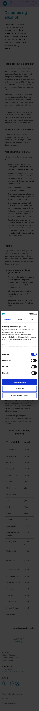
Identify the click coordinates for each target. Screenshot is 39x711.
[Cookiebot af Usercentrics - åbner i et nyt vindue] (28, 314)
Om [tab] (32, 319)
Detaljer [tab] (19, 319)
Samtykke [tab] (7, 319)
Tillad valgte (19, 389)
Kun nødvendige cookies (19, 395)
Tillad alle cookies (19, 382)
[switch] (34, 360)
